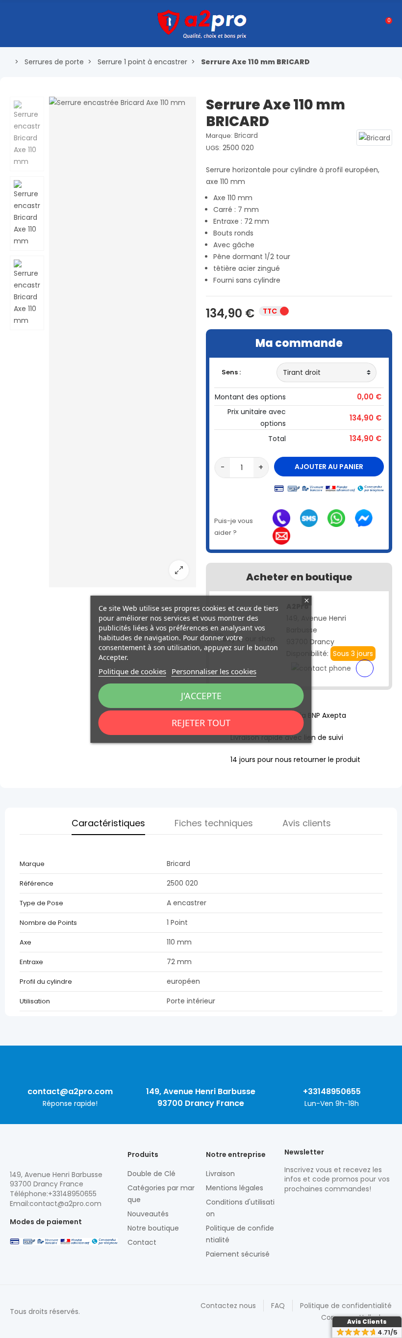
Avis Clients (367, 1321)
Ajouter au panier (329, 467)
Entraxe (32, 962)
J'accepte (201, 696)
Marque (32, 863)
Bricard (246, 135)
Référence (36, 883)
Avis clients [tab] (306, 823)
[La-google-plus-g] (323, 1210)
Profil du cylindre (47, 981)
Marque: (219, 135)
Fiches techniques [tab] (214, 823)
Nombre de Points (48, 922)
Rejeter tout (201, 723)
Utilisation (35, 1001)
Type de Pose (42, 903)
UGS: (213, 148)
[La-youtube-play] (358, 1210)
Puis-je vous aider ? (233, 526)
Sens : (232, 372)
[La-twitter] (289, 1210)
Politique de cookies (132, 671)
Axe (26, 942)
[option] (122, 342)
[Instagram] (306, 1210)
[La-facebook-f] (341, 1210)
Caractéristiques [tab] (108, 823)
